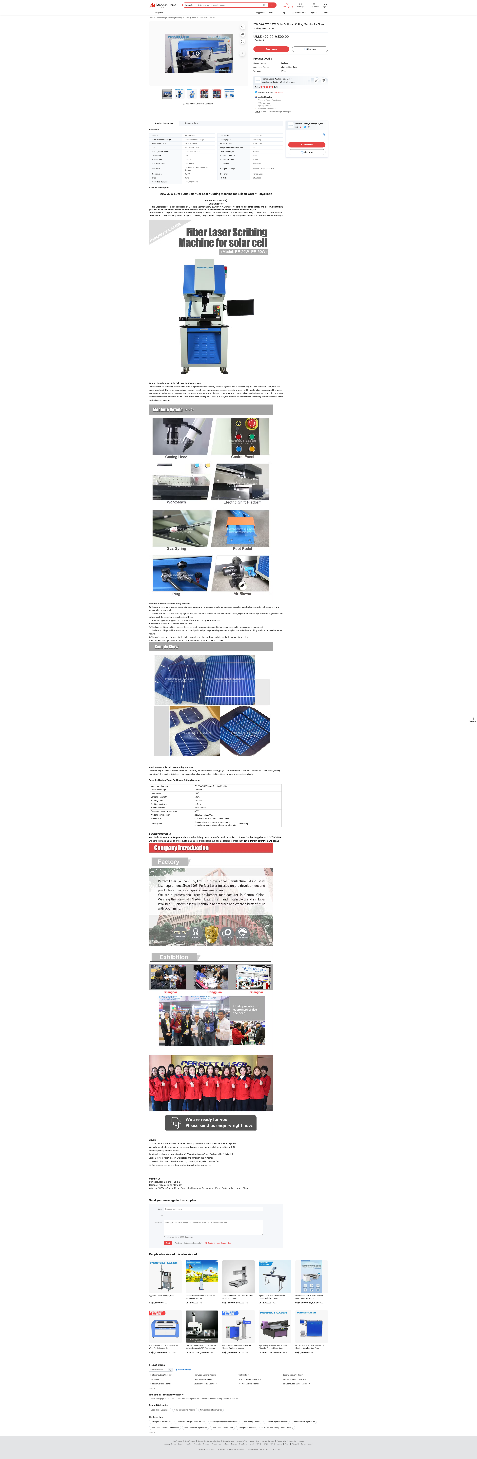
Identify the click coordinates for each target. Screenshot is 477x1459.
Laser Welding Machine (203, 1379)
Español (188, 1444)
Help (283, 13)
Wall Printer (242, 1375)
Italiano (226, 1444)
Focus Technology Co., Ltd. (222, 1449)
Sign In (257, 111)
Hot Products (177, 1441)
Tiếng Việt (295, 1444)
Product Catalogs (184, 1370)
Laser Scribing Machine (207, 18)
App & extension (297, 13)
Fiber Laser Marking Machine (205, 1375)
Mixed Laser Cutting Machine (249, 1379)
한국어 (258, 1444)
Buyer (271, 13)
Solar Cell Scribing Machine (184, 1410)
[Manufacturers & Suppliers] (162, 5)
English (180, 1444)
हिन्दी (272, 1444)
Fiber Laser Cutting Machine (160, 1375)
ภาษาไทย (279, 1444)
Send (168, 1243)
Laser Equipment (190, 18)
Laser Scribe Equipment (160, 1410)
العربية (252, 1444)
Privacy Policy (275, 1449)
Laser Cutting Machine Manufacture (165, 1428)
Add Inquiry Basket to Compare (199, 103)
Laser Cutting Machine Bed (222, 1428)
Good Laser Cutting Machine (304, 1422)
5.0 (297, 127)
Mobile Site (292, 1441)
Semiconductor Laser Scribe (211, 1410)
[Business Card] (324, 134)
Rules (326, 13)
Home (151, 18)
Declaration (264, 1449)
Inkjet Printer (154, 1379)
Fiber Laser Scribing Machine (160, 1384)
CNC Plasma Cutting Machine (294, 1379)
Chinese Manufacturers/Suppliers (209, 1441)
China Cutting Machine (251, 1422)
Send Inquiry (271, 49)
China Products (190, 1441)
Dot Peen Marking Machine (248, 1384)
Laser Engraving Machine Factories (224, 1422)
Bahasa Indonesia (307, 1444)
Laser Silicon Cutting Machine (195, 1428)
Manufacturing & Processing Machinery (169, 18)
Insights (301, 1441)
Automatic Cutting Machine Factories (191, 1422)
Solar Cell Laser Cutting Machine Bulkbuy (277, 1428)
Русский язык (216, 1444)
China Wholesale (228, 1441)
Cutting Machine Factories (161, 1422)
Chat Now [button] (311, 49)
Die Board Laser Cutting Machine (295, 1384)
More (151, 1432)
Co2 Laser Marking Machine (204, 1384)
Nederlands (243, 1444)
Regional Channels (268, 1441)
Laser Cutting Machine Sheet (276, 1422)
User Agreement (252, 1449)
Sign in (325, 6)
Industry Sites (254, 1441)
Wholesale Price (242, 1441)
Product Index (281, 1441)
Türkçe (287, 1444)
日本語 (265, 1444)
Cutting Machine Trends (247, 1428)
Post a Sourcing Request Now (218, 1243)
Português (197, 1444)
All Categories (157, 13)
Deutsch (234, 1444)
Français (206, 1444)
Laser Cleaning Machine (292, 1375)
